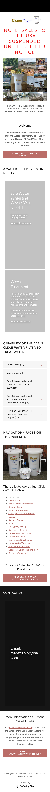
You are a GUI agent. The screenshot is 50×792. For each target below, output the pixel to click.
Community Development (20, 539)
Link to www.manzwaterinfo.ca (25, 752)
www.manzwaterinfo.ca (20, 727)
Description (14, 500)
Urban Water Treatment (19, 543)
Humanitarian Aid (17, 536)
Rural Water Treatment (19, 546)
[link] (25, 20)
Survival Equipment (17, 530)
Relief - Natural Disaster (19, 533)
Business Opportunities (19, 553)
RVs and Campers (16, 520)
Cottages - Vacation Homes (21, 513)
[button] (6, 6)
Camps (11, 516)
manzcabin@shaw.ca (21, 223)
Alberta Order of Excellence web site (25, 578)
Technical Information (18, 510)
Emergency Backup (17, 526)
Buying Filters (15, 507)
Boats (11, 523)
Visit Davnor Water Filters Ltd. (25, 154)
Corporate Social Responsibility (23, 549)
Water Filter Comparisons (20, 503)
